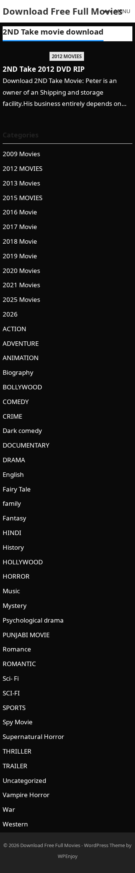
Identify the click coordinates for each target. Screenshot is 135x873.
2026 (10, 314)
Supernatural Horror (33, 736)
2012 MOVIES (67, 56)
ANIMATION (21, 357)
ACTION (14, 328)
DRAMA (14, 459)
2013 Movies (21, 183)
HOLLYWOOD (23, 562)
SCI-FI (11, 693)
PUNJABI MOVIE (26, 634)
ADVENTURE (21, 343)
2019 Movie (20, 256)
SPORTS (14, 707)
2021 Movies (21, 284)
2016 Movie (20, 212)
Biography (18, 372)
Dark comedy (22, 430)
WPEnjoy (68, 856)
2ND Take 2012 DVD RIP (44, 69)
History (13, 547)
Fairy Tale (17, 489)
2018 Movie (20, 241)
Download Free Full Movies (63, 11)
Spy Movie (18, 722)
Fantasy (14, 518)
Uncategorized (24, 780)
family (12, 503)
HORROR (16, 576)
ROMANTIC (19, 663)
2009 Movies (21, 153)
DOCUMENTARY (26, 445)
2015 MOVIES (22, 197)
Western (15, 824)
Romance (17, 649)
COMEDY (16, 401)
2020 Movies (21, 270)
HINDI (12, 532)
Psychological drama (33, 620)
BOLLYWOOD (22, 387)
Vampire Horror (26, 794)
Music (11, 591)
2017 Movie (20, 226)
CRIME (12, 416)
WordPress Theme (104, 845)
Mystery (15, 605)
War (9, 809)
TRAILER (15, 765)
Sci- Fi (11, 678)
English (13, 474)
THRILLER (17, 751)
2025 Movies (21, 299)
